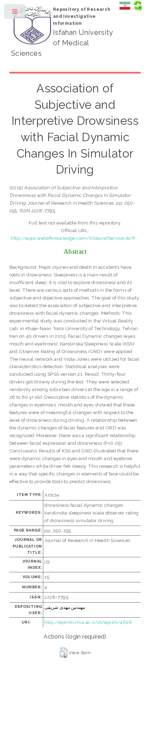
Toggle (15, 13)
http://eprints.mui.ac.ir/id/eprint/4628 (88, 622)
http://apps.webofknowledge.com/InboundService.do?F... (75, 238)
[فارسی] (124, 9)
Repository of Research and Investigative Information (82, 16)
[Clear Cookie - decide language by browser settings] (137, 9)
